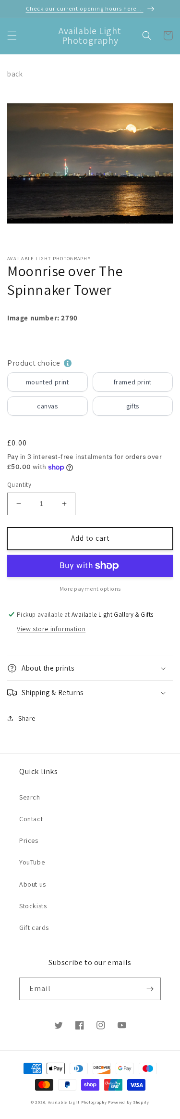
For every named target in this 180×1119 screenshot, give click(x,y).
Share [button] (27, 718)
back (15, 73)
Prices (28, 840)
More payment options (90, 588)
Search (29, 797)
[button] (12, 35)
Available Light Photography (77, 1102)
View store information (51, 628)
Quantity (19, 485)
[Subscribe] (149, 989)
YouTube (32, 862)
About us (32, 884)
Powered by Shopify (128, 1102)
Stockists (33, 906)
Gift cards (34, 927)
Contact (31, 818)
